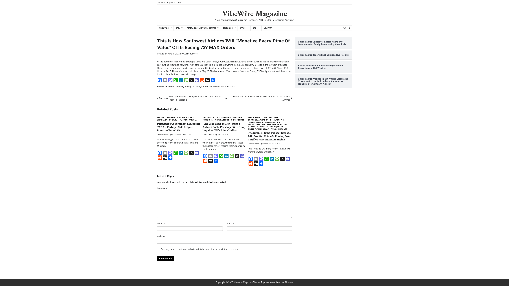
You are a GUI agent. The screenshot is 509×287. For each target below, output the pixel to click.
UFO (254, 28)
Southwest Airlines (227, 61)
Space (242, 28)
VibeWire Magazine (254, 13)
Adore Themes (285, 282)
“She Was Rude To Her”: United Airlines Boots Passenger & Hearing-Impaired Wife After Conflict (224, 127)
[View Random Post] (344, 28)
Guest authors (190, 53)
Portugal (173, 120)
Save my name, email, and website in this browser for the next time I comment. (200, 249)
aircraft (171, 86)
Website (161, 236)
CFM (276, 118)
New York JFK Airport (277, 124)
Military (268, 28)
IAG (191, 118)
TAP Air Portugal (188, 120)
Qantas (251, 127)
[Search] (349, 28)
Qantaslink (262, 127)
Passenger (208, 120)
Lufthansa (162, 120)
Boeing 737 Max (192, 86)
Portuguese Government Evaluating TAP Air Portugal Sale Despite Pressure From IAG (178, 127)
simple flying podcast (258, 129)
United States (228, 86)
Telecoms (228, 28)
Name (161, 223)
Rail (178, 28)
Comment (163, 188)
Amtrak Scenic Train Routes (201, 28)
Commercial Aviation (177, 118)
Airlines (179, 86)
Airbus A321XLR (255, 118)
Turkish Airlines (279, 129)
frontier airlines (256, 124)
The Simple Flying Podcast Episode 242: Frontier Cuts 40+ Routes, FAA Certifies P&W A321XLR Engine (269, 136)
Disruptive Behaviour (232, 118)
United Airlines (221, 120)
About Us (164, 28)
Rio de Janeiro (277, 127)
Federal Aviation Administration (264, 122)
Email (230, 223)
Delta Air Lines (277, 120)
